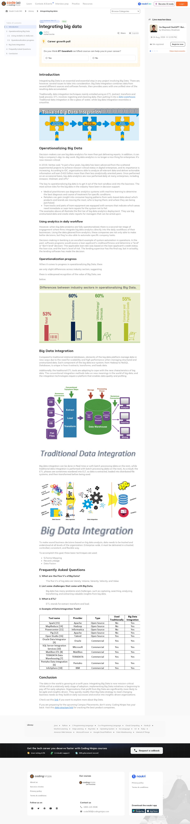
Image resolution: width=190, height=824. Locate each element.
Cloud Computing (132, 725)
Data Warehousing (124, 732)
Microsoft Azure (82, 732)
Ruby (143, 729)
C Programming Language (82, 725)
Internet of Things (143, 732)
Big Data (91, 729)
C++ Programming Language (109, 725)
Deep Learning (78, 729)
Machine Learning (61, 729)
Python (65, 725)
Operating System (107, 729)
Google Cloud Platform (102, 732)
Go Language (124, 729)
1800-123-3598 (90, 807)
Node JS (147, 725)
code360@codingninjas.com (96, 811)
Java (56, 725)
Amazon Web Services (63, 732)
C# (135, 729)
